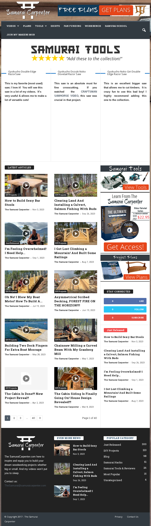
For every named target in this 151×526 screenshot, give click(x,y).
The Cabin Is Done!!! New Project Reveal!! (24, 396)
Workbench (93, 25)
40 (33, 418)
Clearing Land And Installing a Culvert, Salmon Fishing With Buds (75, 205)
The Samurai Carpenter (17, 209)
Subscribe (138, 317)
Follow (139, 309)
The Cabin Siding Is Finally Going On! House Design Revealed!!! (75, 398)
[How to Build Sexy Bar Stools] (26, 185)
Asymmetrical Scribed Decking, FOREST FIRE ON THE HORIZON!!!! (74, 301)
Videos (11, 25)
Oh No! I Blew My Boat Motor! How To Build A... (23, 299)
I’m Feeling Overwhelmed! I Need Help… (83, 491)
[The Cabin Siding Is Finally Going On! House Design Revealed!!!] (75, 378)
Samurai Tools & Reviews (119, 468)
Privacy (118, 516)
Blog (106, 456)
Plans (27, 25)
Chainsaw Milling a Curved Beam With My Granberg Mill (75, 349)
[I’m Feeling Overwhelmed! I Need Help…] (26, 233)
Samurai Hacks (113, 462)
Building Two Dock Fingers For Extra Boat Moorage (26, 347)
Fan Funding (72, 25)
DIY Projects (11, 195)
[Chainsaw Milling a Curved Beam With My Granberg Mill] (75, 330)
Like (141, 301)
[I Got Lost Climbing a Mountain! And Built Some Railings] (75, 233)
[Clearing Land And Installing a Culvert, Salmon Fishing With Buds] (75, 185)
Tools (39, 25)
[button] (144, 30)
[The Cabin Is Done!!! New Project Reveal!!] (26, 378)
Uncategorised (113, 480)
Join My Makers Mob (20, 34)
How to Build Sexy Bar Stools (124, 337)
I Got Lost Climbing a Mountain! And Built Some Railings (75, 253)
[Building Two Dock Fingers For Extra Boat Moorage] (26, 330)
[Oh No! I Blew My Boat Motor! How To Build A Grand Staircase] (26, 281)
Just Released (12, 243)
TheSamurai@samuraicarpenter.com (25, 485)
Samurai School (116, 25)
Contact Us (132, 516)
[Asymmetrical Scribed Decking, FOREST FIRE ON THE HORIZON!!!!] (75, 281)
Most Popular (112, 474)
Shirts (55, 25)
